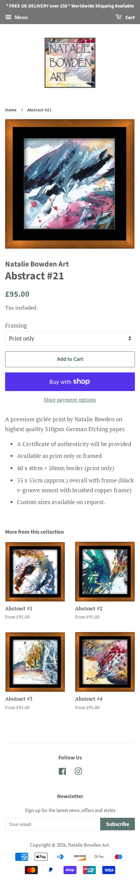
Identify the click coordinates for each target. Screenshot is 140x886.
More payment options (70, 399)
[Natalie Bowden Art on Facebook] (62, 772)
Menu (20, 17)
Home (11, 110)
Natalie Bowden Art (88, 845)
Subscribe (117, 824)
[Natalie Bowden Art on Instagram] (78, 772)
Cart (129, 17)
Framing (16, 325)
